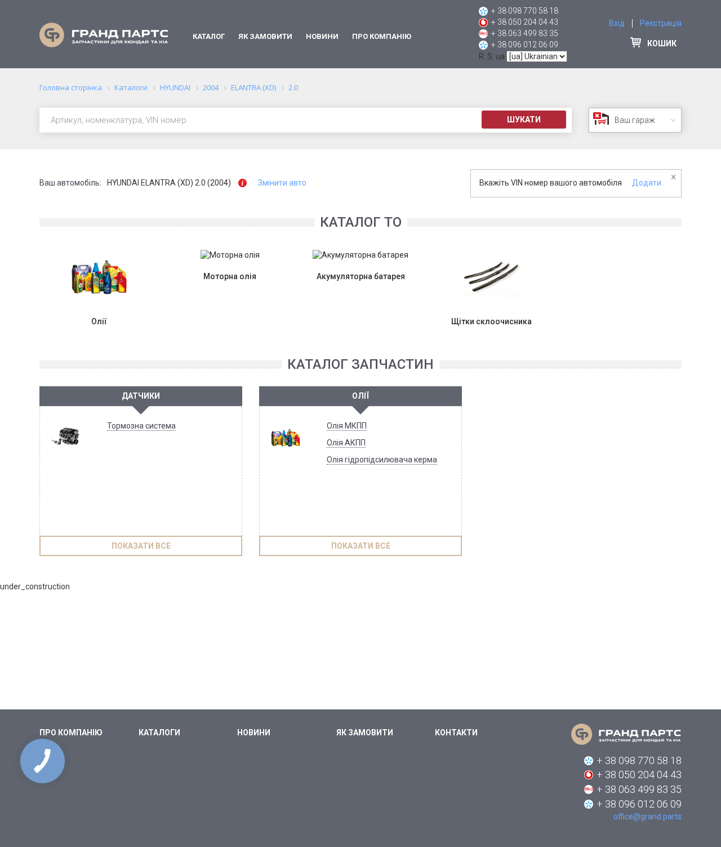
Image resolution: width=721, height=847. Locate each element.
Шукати (524, 119)
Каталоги (159, 732)
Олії (360, 395)
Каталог (209, 36)
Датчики (141, 395)
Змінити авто (282, 182)
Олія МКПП (347, 425)
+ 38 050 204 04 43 (524, 22)
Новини (322, 36)
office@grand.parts (647, 816)
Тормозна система (141, 425)
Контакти (456, 732)
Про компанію (381, 36)
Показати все (141, 545)
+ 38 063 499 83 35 (524, 33)
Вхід (617, 23)
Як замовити (265, 36)
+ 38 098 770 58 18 (524, 10)
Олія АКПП (346, 442)
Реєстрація (661, 23)
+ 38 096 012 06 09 (524, 44)
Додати (646, 182)
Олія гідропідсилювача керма (382, 459)
